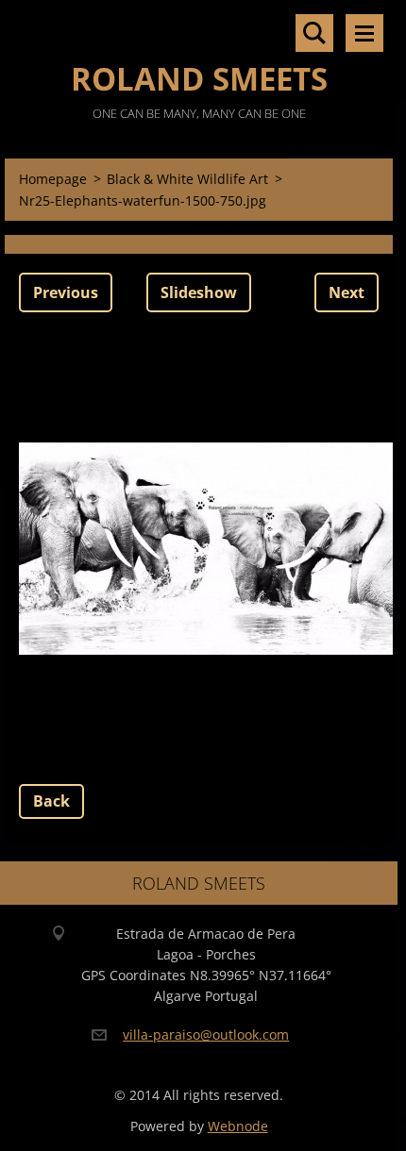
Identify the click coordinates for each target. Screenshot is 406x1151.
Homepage (53, 179)
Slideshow (199, 292)
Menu (364, 33)
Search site (314, 33)
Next (346, 292)
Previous (65, 292)
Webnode (238, 1126)
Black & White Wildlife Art (187, 179)
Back (51, 801)
